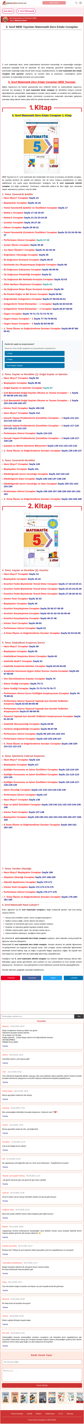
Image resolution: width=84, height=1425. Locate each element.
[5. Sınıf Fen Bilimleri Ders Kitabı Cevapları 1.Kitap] (43, 1398)
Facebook (32, 978)
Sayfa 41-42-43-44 (29, 250)
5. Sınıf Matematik (26, 11)
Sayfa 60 (30, 656)
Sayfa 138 (22, 799)
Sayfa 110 (22, 413)
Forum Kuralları (17, 1414)
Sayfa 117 (21, 764)
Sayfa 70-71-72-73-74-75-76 (28, 313)
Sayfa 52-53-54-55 (42, 633)
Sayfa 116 (22, 759)
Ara (79, 1016)
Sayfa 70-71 (23, 683)
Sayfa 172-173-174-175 (29, 887)
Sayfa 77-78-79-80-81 (30, 318)
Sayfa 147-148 (24, 812)
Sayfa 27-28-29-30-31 (43, 593)
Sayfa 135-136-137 (43, 450)
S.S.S (60, 1414)
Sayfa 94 (21, 378)
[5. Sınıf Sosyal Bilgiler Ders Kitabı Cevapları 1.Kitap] (24, 1398)
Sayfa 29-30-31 (21, 227)
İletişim (38, 1414)
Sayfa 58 (21, 646)
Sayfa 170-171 (28, 882)
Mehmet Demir (21, 20)
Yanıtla (5, 1046)
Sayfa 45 (26, 255)
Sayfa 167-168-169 (29, 877)
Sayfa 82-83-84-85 (29, 323)
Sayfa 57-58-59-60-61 (35, 299)
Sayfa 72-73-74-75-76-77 (30, 688)
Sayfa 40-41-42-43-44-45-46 (37, 613)
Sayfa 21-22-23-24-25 (25, 217)
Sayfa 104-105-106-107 (32, 738)
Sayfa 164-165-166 (43, 499)
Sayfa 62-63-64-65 (38, 304)
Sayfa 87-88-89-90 (36, 710)
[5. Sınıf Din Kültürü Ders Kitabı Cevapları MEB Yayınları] (80, 1398)
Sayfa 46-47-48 (30, 618)
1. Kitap (9, 353)
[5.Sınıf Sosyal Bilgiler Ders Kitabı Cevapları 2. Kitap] (33, 1398)
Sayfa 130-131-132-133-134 (40, 445)
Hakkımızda (49, 1414)
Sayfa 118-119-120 (41, 769)
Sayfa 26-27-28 (22, 222)
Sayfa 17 (36, 207)
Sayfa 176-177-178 (30, 892)
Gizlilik (29, 1414)
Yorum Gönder (42, 1385)
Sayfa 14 (21, 198)
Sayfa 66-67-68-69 (38, 309)
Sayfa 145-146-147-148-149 (35, 478)
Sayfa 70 (29, 678)
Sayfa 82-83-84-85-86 (36, 702)
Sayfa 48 (35, 264)
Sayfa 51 (27, 274)
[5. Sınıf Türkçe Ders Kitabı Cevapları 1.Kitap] (5, 1398)
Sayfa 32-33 (23, 598)
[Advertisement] (42, 46)
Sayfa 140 (22, 464)
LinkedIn (74, 978)
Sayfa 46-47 (28, 259)
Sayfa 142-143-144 (36, 474)
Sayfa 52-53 (35, 279)
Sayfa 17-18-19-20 (24, 212)
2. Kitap (9, 359)
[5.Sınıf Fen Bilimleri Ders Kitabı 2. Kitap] (52, 1398)
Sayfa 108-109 (24, 408)
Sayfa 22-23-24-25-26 (43, 588)
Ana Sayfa (8, 11)
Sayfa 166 (28, 872)
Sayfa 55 (34, 289)
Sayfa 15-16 (22, 203)
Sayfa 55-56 (33, 294)
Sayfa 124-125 (28, 433)
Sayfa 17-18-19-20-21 (43, 584)
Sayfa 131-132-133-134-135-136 (35, 790)
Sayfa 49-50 (23, 623)
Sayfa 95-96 (22, 383)
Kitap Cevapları (54, 2)
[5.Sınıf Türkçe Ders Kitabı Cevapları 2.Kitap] (15, 1398)
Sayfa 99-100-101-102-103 (34, 734)
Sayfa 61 (23, 661)
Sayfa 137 (25, 794)
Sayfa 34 (20, 603)
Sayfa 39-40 (23, 245)
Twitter (53, 978)
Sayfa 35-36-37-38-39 (33, 608)
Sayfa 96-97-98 (30, 729)
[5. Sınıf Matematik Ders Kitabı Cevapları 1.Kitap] (61, 1398)
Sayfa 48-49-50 (31, 269)
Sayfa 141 (21, 469)
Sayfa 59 (20, 651)
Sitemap (70, 1414)
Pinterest (11, 978)
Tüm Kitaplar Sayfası (14, 365)
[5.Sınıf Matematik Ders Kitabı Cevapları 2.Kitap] (70, 1398)
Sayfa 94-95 (28, 724)
